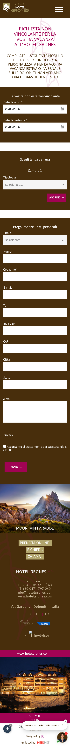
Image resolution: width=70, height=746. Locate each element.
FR (47, 614)
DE (38, 614)
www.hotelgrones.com (35, 596)
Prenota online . (35, 543)
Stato (6, 377)
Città (6, 359)
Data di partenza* (15, 120)
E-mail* (8, 287)
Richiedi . (35, 550)
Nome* (7, 251)
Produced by (28, 742)
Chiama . (35, 556)
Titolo (7, 233)
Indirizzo (9, 323)
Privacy (8, 435)
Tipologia (9, 177)
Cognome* (10, 269)
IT (21, 614)
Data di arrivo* (12, 102)
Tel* (5, 305)
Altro (6, 399)
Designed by (33, 736)
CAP (5, 341)
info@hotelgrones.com (35, 592)
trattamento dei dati (39, 446)
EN (29, 614)
